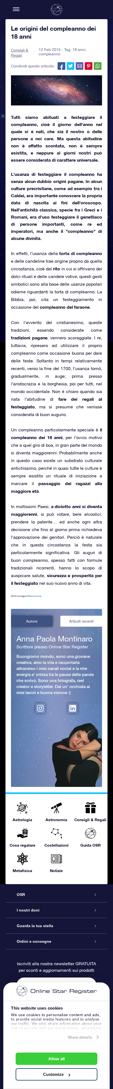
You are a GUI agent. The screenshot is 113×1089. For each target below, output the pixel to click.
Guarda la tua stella (35, 926)
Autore (32, 621)
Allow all (56, 1058)
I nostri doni (28, 910)
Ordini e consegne (34, 941)
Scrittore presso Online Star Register (52, 646)
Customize (53, 1074)
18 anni (78, 49)
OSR (21, 894)
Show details (80, 1037)
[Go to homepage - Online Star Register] (56, 9)
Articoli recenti (81, 621)
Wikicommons (34, 596)
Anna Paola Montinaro (54, 638)
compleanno (49, 54)
